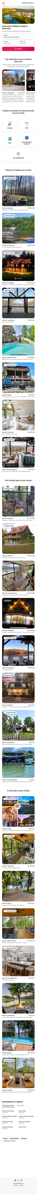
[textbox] (10, 43)
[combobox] (18, 37)
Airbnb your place (27, 3)
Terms (21, 1185)
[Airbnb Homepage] (3, 3)
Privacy (16, 1185)
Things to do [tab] (20, 1105)
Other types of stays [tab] (8, 1105)
